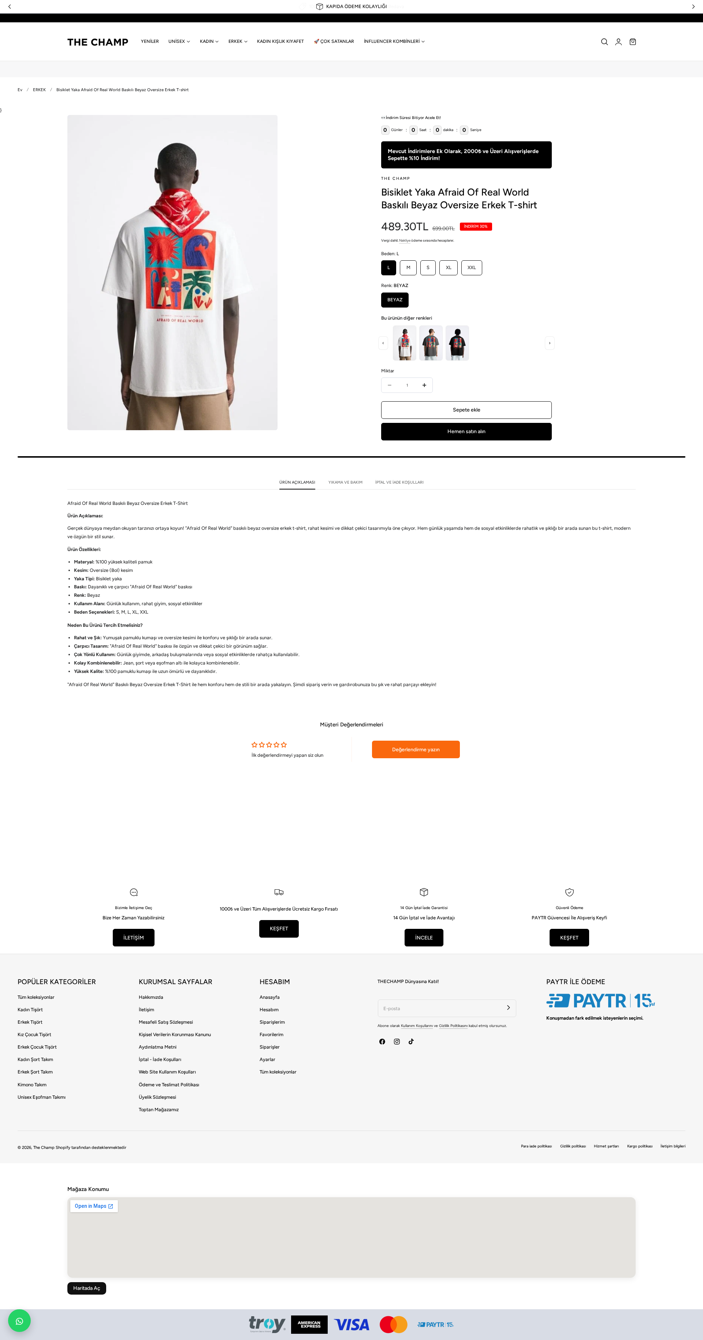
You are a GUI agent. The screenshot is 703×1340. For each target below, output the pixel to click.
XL (448, 267)
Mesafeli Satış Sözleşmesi (166, 1022)
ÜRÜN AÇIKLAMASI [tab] (297, 482)
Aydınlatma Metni (157, 1047)
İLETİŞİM (133, 938)
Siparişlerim (272, 1022)
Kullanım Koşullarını (417, 1025)
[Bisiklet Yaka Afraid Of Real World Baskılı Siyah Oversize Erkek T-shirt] (457, 343)
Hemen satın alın (466, 431)
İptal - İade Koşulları (160, 1059)
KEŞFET (279, 929)
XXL (472, 267)
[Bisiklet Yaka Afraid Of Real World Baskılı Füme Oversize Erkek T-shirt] (431, 343)
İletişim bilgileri (673, 1146)
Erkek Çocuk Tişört (37, 1047)
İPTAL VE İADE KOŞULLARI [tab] (399, 482)
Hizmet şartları (606, 1146)
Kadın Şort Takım (35, 1059)
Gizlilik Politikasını (453, 1025)
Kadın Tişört (30, 1009)
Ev (20, 89)
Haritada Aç (86, 1288)
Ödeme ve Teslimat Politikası (169, 1084)
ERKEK (39, 89)
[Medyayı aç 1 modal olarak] (265, 127)
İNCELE (424, 938)
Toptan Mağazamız (159, 1109)
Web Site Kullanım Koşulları (167, 1072)
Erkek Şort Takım (35, 1072)
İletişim (146, 1009)
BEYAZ (394, 299)
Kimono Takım (32, 1084)
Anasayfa (270, 997)
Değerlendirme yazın (416, 750)
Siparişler (270, 1047)
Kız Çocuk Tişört (34, 1034)
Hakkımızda (151, 997)
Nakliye (404, 240)
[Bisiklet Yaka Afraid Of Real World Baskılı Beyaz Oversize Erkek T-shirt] (404, 343)
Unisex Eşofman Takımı (42, 1097)
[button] (604, 42)
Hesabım (269, 1009)
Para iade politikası (536, 1146)
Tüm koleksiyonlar (36, 997)
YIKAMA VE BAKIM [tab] (345, 482)
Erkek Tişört (30, 1022)
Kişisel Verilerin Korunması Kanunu (175, 1034)
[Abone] (509, 1007)
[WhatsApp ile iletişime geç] (19, 1320)
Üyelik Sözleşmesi (157, 1097)
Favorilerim (271, 1034)
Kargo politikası (639, 1146)
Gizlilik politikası (573, 1146)
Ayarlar (267, 1059)
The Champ (44, 1147)
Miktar (387, 370)
